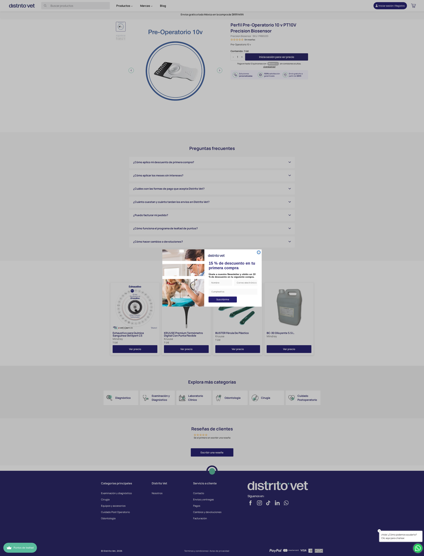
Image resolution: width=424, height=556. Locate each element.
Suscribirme (222, 299)
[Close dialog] (258, 252)
